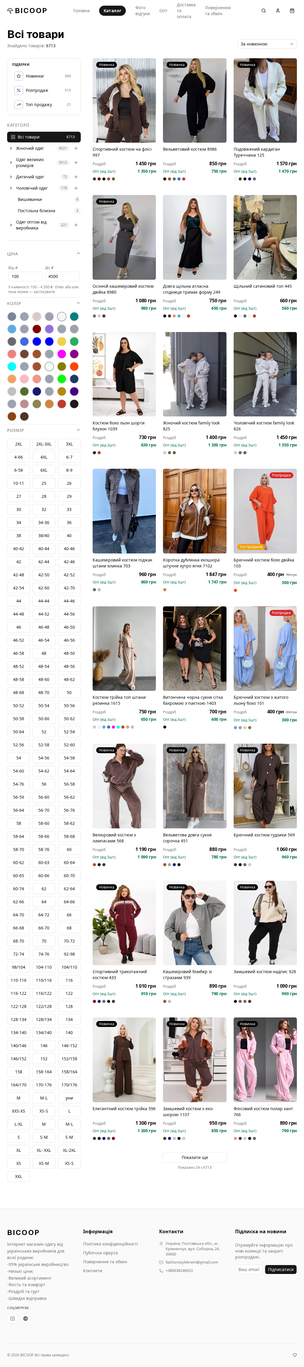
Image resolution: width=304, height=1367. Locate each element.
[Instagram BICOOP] (12, 1318)
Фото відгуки (142, 10)
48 (44, 653)
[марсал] (74, 354)
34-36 (43, 522)
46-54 (43, 640)
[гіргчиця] (61, 329)
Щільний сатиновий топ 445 (263, 286)
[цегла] (49, 404)
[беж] (37, 316)
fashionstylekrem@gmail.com (192, 1262)
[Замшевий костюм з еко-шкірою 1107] (194, 1059)
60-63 (43, 862)
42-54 (18, 588)
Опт (163, 10)
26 (69, 483)
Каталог (112, 10)
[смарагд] (24, 391)
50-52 (18, 705)
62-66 (18, 901)
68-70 (18, 941)
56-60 (43, 797)
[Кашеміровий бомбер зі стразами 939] (194, 923)
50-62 (69, 718)
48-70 (43, 692)
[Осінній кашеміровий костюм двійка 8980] (124, 237)
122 (69, 993)
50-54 (43, 705)
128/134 (44, 1019)
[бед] (24, 316)
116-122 (18, 993)
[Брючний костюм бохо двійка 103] (265, 511)
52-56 (18, 745)
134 (69, 1019)
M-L (69, 1124)
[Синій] (74, 379)
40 (69, 535)
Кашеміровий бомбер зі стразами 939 (187, 974)
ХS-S (43, 1111)
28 (44, 496)
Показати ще (195, 1157)
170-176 (44, 1085)
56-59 (18, 797)
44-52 (43, 614)
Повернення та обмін (218, 10)
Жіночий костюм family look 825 (191, 426)
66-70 (43, 928)
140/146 (18, 1045)
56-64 (18, 810)
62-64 (69, 888)
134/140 (44, 1032)
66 (69, 915)
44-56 (69, 614)
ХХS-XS (18, 1111)
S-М (44, 1137)
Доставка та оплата (186, 10)
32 (44, 509)
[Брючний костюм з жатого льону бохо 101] (265, 648)
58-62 (69, 823)
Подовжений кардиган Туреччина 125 (257, 152)
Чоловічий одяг (32, 188)
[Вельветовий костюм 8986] (194, 100)
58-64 (18, 836)
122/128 (44, 1006)
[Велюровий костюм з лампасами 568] (124, 786)
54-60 (18, 771)
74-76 (43, 954)
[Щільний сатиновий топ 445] (265, 237)
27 (18, 496)
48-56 (69, 666)
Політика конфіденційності (110, 1244)
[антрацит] (12, 316)
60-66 (43, 875)
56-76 (69, 810)
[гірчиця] (74, 329)
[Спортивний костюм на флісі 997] (124, 100)
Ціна (12, 254)
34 (18, 522)
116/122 (44, 993)
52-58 (43, 745)
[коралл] (12, 354)
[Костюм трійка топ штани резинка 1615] (124, 648)
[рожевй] (49, 379)
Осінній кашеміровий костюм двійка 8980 (123, 289)
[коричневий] (24, 354)
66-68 (18, 928)
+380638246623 (179, 1270)
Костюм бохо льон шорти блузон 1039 (119, 426)
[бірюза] (74, 316)
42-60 (43, 588)
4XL (43, 457)
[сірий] (12, 391)
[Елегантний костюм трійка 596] (124, 1059)
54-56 (43, 758)
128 (69, 1006)
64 (44, 901)
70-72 (69, 941)
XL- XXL (44, 1150)
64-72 (43, 915)
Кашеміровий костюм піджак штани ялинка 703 (122, 563)
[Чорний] (74, 404)
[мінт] (12, 366)
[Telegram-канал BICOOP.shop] (25, 1318)
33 (69, 509)
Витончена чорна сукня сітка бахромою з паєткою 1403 (193, 700)
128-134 (18, 1019)
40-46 (69, 548)
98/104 (18, 967)
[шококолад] (12, 416)
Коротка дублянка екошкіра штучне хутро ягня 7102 (191, 563)
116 (69, 980)
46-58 (18, 653)
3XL (69, 444)
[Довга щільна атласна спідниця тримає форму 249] (194, 237)
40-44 (43, 548)
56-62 (69, 797)
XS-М (44, 1163)
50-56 (69, 705)
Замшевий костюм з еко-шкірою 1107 (188, 1111)
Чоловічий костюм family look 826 (264, 426)
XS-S (69, 1163)
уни (69, 1098)
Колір (14, 303)
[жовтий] (61, 341)
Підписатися (281, 1269)
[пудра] (24, 379)
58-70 (18, 849)
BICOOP (31, 10)
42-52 (69, 575)
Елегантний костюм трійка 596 (124, 1108)
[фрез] (24, 404)
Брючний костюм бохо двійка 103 (264, 563)
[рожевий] (37, 379)
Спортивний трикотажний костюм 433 (120, 974)
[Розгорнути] (11, 148)
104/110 (69, 967)
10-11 (18, 483)
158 (18, 1072)
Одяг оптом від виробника (31, 225)
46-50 (69, 627)
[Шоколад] (24, 416)
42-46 (69, 561)
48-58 (18, 679)
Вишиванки (30, 199)
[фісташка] (12, 404)
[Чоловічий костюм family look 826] (265, 374)
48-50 (69, 653)
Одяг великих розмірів (30, 162)
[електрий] (37, 341)
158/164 (69, 1072)
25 (44, 483)
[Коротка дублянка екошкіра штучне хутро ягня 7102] (194, 511)
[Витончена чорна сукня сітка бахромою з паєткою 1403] (194, 648)
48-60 (43, 679)
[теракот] (49, 391)
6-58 (18, 470)
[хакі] (37, 404)
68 (69, 928)
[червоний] (61, 404)
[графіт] (12, 341)
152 (44, 1058)
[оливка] (61, 366)
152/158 (69, 1058)
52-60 (69, 745)
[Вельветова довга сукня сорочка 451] (194, 786)
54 (18, 758)
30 (18, 509)
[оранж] (74, 366)
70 (44, 941)
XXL (18, 1176)
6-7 (69, 457)
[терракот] (61, 391)
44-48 (18, 614)
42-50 (43, 575)
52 (44, 731)
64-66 (69, 901)
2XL (18, 444)
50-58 (18, 718)
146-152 (69, 1045)
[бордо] (37, 329)
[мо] (24, 366)
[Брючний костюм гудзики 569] (265, 786)
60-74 (18, 888)
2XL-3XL (43, 444)
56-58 (69, 784)
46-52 (18, 640)
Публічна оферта (100, 1253)
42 (18, 561)
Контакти (92, 1270)
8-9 (69, 470)
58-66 (43, 836)
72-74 (18, 954)
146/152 (18, 1058)
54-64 (69, 771)
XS (18, 1163)
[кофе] (37, 354)
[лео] (49, 354)
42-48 (18, 575)
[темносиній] (37, 391)
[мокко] (37, 366)
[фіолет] (74, 391)
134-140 (18, 1032)
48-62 (69, 679)
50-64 (18, 731)
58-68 (69, 836)
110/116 (44, 980)
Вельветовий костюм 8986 (190, 149)
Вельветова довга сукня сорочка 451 (187, 838)
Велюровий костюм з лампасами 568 (114, 838)
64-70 (18, 915)
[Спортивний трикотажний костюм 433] (124, 923)
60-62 (18, 862)
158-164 (44, 1072)
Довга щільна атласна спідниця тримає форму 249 (191, 289)
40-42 (18, 548)
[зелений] (74, 341)
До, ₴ (49, 267)
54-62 (43, 771)
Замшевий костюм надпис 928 (265, 971)
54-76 (18, 784)
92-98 (69, 954)
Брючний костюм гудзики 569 (264, 835)
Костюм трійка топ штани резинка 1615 (119, 700)
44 (18, 601)
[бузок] (49, 329)
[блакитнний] (24, 329)
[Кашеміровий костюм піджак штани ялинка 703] (124, 511)
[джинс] (24, 341)
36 (69, 522)
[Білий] (61, 316)
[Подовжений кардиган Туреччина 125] (265, 100)
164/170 (18, 1085)
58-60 (43, 823)
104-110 (44, 967)
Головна (81, 10)
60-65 (18, 875)
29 (69, 496)
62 (44, 888)
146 (44, 1045)
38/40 (43, 535)
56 (44, 784)
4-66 (18, 457)
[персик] (12, 379)
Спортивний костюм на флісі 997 (122, 152)
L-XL (19, 1124)
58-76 (43, 849)
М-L (44, 1098)
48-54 (43, 666)
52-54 (69, 731)
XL (18, 1150)
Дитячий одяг (30, 177)
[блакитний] (12, 329)
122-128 (18, 1006)
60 (69, 849)
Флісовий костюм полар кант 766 (263, 1111)
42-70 (69, 588)
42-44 (43, 561)
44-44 (43, 601)
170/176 (69, 1085)
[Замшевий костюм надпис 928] (265, 923)
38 (18, 535)
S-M (69, 1137)
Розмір (15, 430)
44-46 (69, 601)
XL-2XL (69, 1150)
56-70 (43, 810)
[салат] (61, 379)
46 (18, 627)
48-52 (18, 666)
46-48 (43, 627)
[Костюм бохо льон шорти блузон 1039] (124, 374)
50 (69, 692)
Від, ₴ (13, 267)
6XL (43, 470)
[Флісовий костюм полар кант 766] (265, 1059)
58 (18, 823)
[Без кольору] (49, 316)
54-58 (69, 758)
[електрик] (49, 341)
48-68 (18, 692)
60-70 (69, 875)
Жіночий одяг (30, 148)
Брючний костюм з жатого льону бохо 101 (261, 700)
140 (69, 1032)
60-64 (69, 862)
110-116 (18, 980)
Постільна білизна (36, 210)
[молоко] (49, 366)
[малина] (61, 354)
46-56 (69, 640)
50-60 (43, 718)
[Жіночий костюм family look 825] (194, 374)
